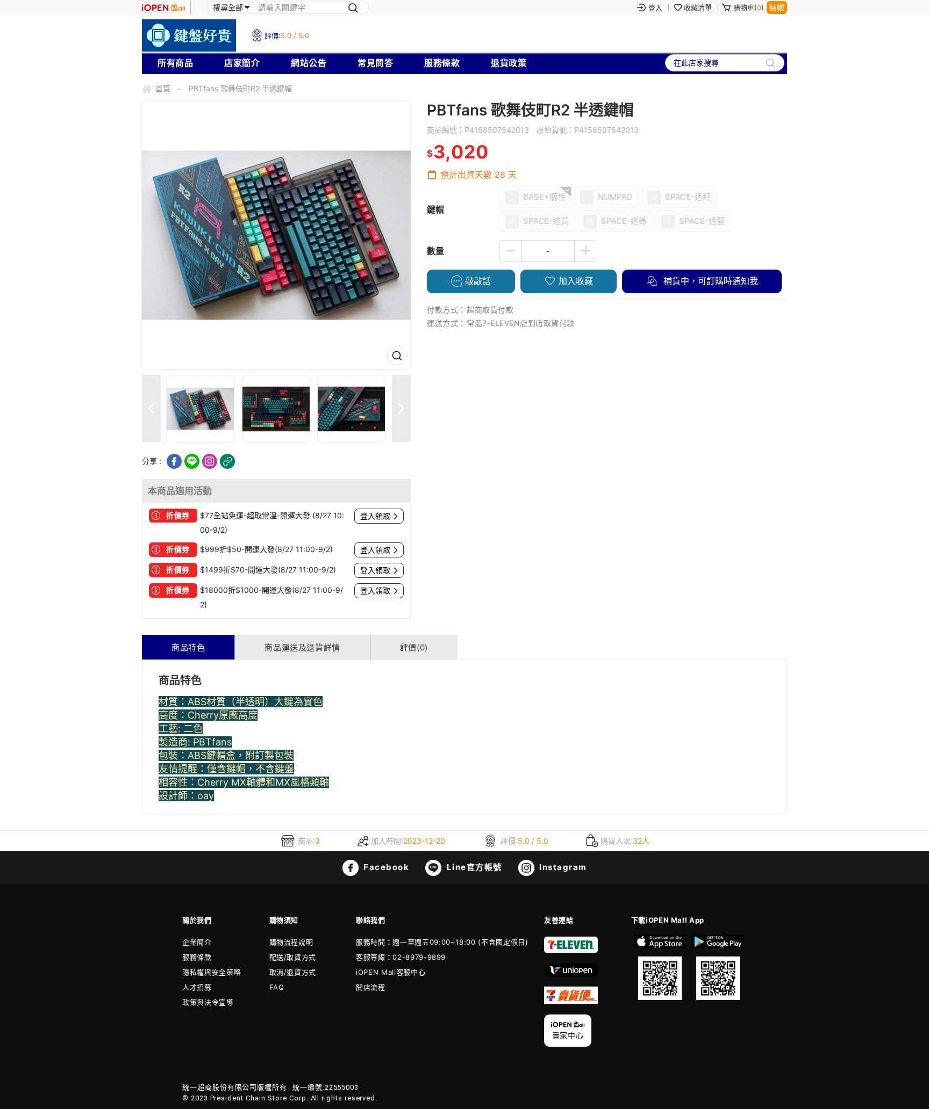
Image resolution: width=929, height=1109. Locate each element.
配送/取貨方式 (293, 957)
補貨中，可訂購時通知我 (709, 281)
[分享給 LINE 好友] (191, 461)
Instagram (562, 867)
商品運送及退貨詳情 (302, 647)
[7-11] (571, 950)
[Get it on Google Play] (718, 967)
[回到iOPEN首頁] (163, 7)
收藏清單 (698, 7)
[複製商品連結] (227, 461)
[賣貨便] (571, 1001)
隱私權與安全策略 (211, 972)
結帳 (776, 7)
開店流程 (370, 987)
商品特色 (188, 647)
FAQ (276, 987)
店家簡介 (242, 62)
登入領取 (375, 516)
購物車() (748, 7)
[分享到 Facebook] (174, 461)
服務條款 (442, 62)
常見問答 (375, 62)
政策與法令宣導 (208, 1002)
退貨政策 (508, 62)
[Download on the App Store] (660, 967)
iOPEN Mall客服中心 (390, 972)
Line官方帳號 (473, 867)
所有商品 (175, 62)
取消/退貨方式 (293, 972)
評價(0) (414, 647)
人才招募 (197, 987)
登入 (655, 7)
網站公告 (308, 62)
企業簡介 (197, 942)
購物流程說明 (291, 942)
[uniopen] (571, 973)
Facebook (385, 867)
